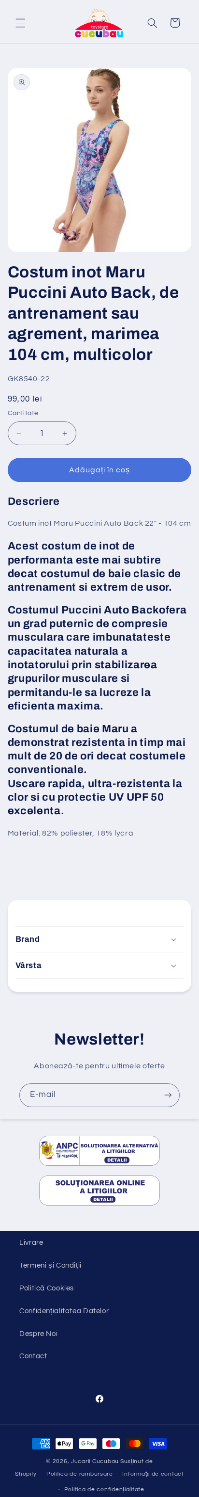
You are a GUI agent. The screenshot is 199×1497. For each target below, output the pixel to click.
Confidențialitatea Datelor (64, 1311)
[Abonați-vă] (168, 1095)
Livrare (31, 1242)
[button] (20, 23)
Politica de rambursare (79, 1474)
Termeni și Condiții (50, 1265)
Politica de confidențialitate (104, 1489)
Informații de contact (153, 1474)
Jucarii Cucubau (95, 1461)
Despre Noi (38, 1333)
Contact (33, 1356)
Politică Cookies (46, 1288)
